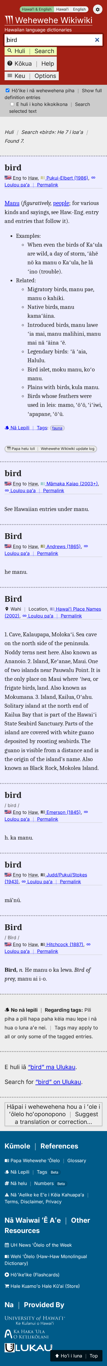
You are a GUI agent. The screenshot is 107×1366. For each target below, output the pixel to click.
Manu (12, 203)
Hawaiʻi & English (37, 9)
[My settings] (97, 9)
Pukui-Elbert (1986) (66, 178)
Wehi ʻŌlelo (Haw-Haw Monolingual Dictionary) (46, 1260)
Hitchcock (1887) (64, 944)
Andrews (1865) (63, 546)
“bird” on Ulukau (58, 1081)
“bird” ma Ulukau (51, 1067)
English (79, 9)
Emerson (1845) (63, 812)
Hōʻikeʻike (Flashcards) (34, 1275)
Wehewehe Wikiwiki (52, 20)
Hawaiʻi (62, 9)
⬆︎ (76, 1356)
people (61, 203)
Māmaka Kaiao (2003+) (71, 483)
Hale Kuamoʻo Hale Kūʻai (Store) (44, 1286)
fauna (57, 428)
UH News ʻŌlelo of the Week (40, 1245)
